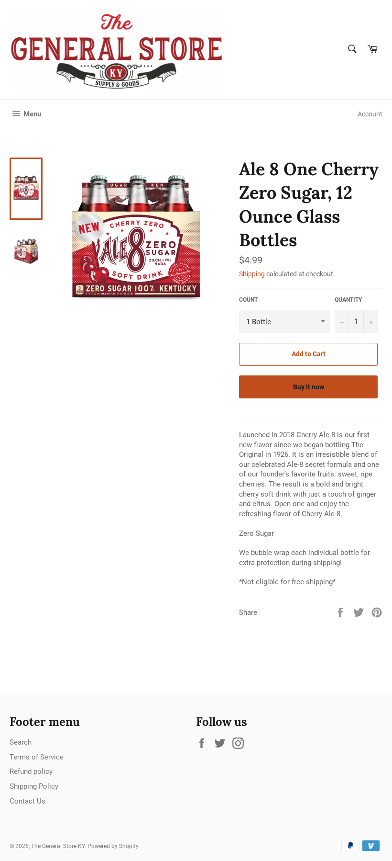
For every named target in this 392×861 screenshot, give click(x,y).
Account (370, 114)
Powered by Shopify (113, 846)
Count (248, 299)
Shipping (252, 274)
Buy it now (308, 387)
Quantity (348, 299)
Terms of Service (37, 757)
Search (21, 742)
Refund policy (31, 771)
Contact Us (27, 801)
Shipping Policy (34, 786)
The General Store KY (58, 846)
